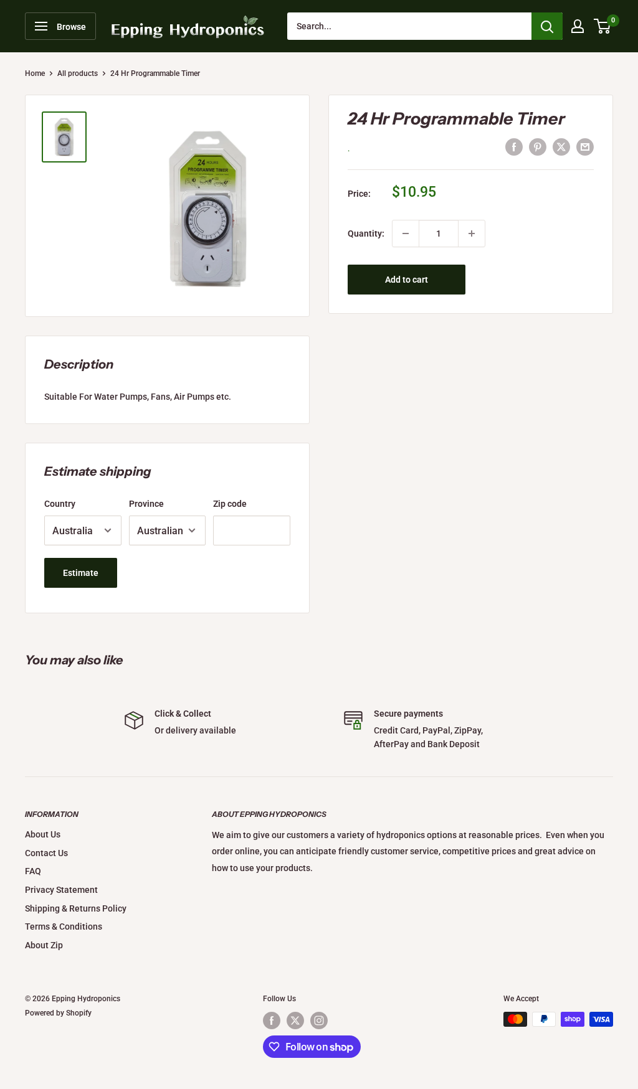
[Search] (547, 26)
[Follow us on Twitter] (295, 1020)
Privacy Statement (61, 890)
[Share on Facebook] (514, 147)
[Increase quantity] (472, 233)
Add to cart (406, 280)
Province (146, 504)
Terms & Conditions (63, 926)
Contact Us (46, 853)
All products (77, 73)
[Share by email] (585, 147)
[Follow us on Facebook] (271, 1020)
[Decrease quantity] (406, 233)
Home (35, 73)
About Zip (44, 945)
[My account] (577, 26)
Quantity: (366, 233)
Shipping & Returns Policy (75, 908)
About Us (42, 834)
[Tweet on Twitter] (561, 147)
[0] (603, 26)
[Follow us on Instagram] (319, 1020)
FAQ (33, 871)
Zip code (230, 504)
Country (59, 504)
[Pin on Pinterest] (537, 147)
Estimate (80, 573)
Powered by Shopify (58, 1013)
